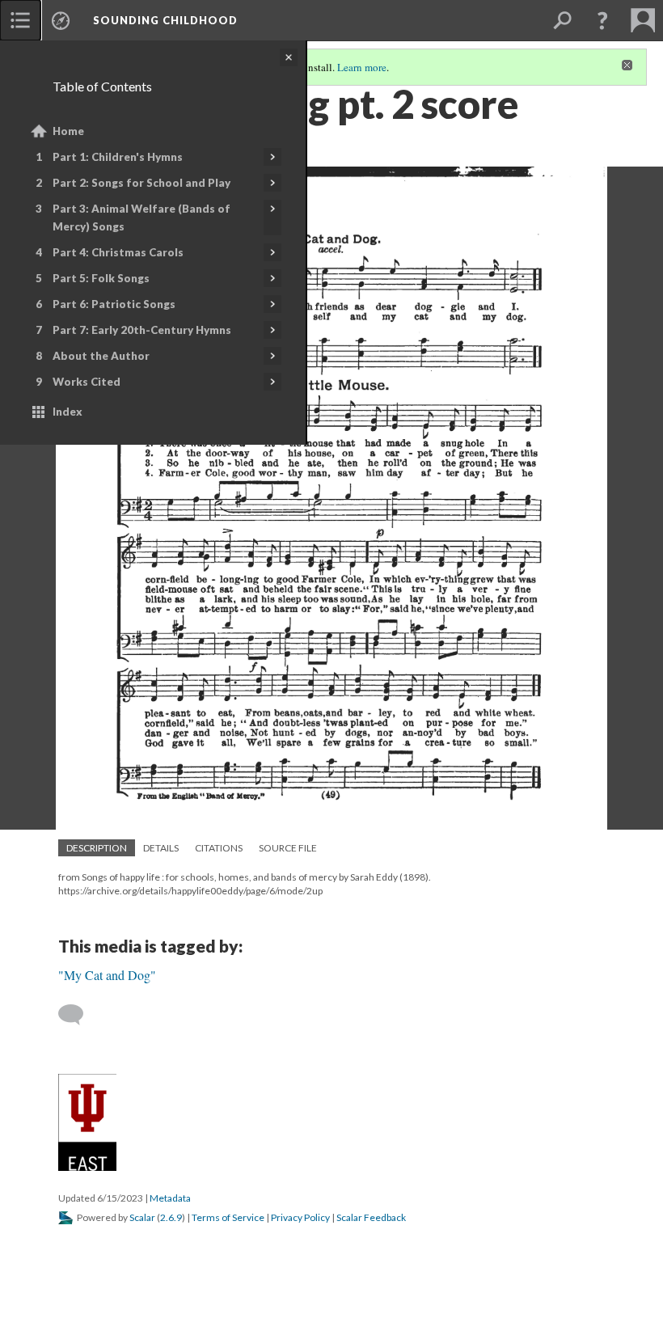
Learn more (361, 67)
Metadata (170, 1198)
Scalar (142, 1217)
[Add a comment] (78, 1014)
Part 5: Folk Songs (101, 278)
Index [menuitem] (67, 411)
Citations (219, 848)
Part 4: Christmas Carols (118, 252)
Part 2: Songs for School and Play (141, 182)
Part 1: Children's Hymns (118, 156)
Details (161, 848)
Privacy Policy (300, 1217)
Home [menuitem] (68, 131)
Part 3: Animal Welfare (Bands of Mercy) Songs (141, 217)
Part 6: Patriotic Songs (114, 304)
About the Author (101, 355)
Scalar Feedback (371, 1217)
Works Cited (86, 381)
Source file (288, 848)
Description (96, 848)
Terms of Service (228, 1217)
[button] (602, 20)
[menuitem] (20, 20)
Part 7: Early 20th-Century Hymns (142, 329)
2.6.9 (171, 1217)
